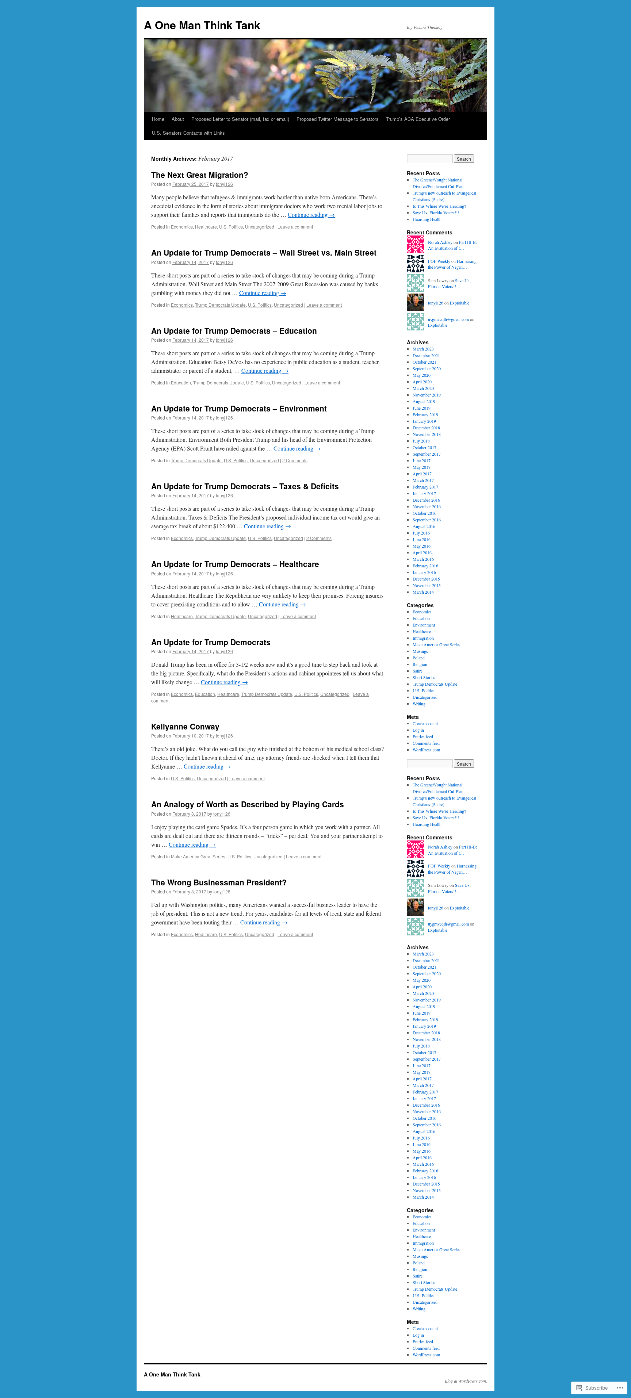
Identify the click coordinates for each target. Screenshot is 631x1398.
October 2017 (424, 447)
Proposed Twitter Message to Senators (338, 118)
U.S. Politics (231, 226)
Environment (424, 625)
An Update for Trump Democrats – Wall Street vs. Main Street (263, 252)
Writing (419, 703)
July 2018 (421, 441)
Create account (425, 723)
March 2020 (423, 388)
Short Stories (424, 677)
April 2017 (422, 473)
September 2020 (427, 368)
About (178, 118)
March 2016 (423, 559)
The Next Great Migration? (199, 174)
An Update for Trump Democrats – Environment (239, 408)
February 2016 (425, 565)
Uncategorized (259, 226)
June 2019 (422, 408)
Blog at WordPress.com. (466, 1381)
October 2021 (424, 362)
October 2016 (424, 513)
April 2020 (422, 381)
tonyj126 (224, 184)
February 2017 (425, 487)
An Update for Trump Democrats (211, 641)
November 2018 (427, 434)
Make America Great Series (198, 856)
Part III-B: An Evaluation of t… (452, 245)
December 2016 (426, 500)
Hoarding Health (427, 219)
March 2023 (423, 349)
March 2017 (423, 480)
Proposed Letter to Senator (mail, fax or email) (240, 118)
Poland (419, 657)
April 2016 (422, 552)
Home (158, 118)
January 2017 (424, 493)
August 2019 (424, 401)
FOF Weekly (439, 261)
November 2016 (427, 506)
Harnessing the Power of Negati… (452, 264)
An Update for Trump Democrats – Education (234, 330)
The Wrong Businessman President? (219, 882)
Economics (182, 226)
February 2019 (425, 414)
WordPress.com (426, 749)
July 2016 (421, 533)
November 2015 (427, 585)
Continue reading (311, 214)
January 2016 (424, 572)
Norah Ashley (440, 242)
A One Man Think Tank (202, 24)
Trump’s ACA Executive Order (418, 118)
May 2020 (422, 375)
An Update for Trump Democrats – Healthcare (235, 563)
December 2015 (426, 579)
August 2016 (424, 526)
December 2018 (426, 427)
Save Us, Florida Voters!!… (449, 283)
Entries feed (423, 736)
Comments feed (426, 743)
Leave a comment (295, 226)
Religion (420, 664)
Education (181, 382)
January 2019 (424, 421)
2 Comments (294, 460)
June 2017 (422, 460)
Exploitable (459, 303)
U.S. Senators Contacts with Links (188, 132)
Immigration (423, 638)
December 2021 (426, 355)
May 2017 (422, 467)
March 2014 (423, 592)
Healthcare (206, 226)
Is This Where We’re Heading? (439, 206)
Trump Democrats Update (220, 305)
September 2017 (427, 454)
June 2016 (422, 539)
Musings (420, 651)
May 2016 (422, 546)
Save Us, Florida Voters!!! (436, 212)
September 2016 (427, 519)
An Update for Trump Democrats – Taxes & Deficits (245, 485)
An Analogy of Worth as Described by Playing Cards (247, 803)
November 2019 (427, 395)
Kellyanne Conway (185, 726)
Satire (417, 671)
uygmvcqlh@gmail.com (448, 319)
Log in (418, 730)
